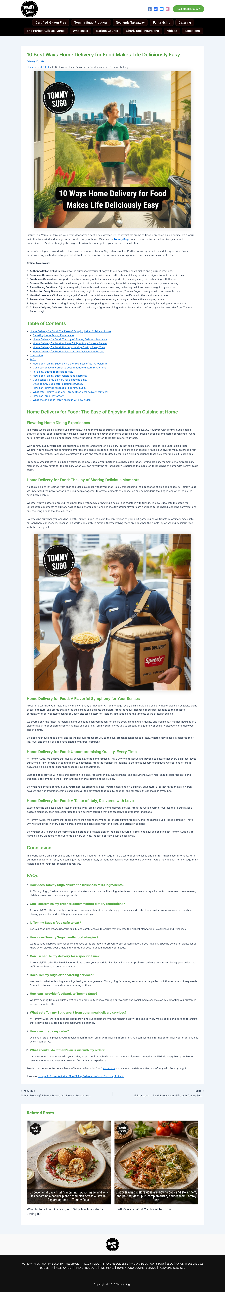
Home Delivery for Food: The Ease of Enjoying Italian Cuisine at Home (70, 331)
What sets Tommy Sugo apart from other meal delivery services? (70, 391)
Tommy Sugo (121, 239)
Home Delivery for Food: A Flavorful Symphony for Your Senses (70, 343)
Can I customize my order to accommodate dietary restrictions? (70, 367)
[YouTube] (162, 9)
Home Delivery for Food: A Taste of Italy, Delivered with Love (68, 351)
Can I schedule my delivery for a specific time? (60, 379)
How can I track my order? (48, 395)
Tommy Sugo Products (91, 22)
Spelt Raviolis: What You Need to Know (142, 1209)
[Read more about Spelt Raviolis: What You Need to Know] (156, 1162)
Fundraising (161, 22)
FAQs (33, 359)
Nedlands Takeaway (130, 22)
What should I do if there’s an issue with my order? (62, 399)
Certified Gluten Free (51, 22)
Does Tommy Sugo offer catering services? (58, 383)
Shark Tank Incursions (142, 30)
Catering (185, 22)
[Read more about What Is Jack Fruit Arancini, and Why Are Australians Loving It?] (69, 1162)
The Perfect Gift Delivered (46, 30)
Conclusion (36, 355)
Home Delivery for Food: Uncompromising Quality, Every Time (69, 347)
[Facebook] (150, 9)
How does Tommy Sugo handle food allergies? (60, 375)
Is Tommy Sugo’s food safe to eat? (53, 371)
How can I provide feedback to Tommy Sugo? (59, 387)
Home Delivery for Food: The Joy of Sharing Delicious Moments (70, 339)
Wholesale (80, 30)
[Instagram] (168, 9)
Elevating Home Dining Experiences (53, 335)
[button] (188, 8)
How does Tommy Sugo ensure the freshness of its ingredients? (70, 363)
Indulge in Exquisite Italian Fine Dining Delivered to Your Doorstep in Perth (81, 1076)
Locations (192, 30)
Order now (109, 1068)
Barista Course (107, 30)
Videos (172, 30)
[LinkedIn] (156, 9)
